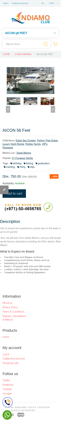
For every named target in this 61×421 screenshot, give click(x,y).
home (6, 337)
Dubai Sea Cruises (26, 140)
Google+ (7, 393)
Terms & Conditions (13, 311)
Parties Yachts (33, 144)
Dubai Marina (23, 54)
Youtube (7, 389)
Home (6, 54)
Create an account (20, 3)
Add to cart (14, 193)
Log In (6, 354)
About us (7, 303)
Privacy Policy (10, 307)
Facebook (8, 384)
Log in (5, 3)
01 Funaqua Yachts (22, 158)
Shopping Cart (10, 363)
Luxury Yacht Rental (13, 144)
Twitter (6, 380)
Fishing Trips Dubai (47, 140)
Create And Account (14, 358)
